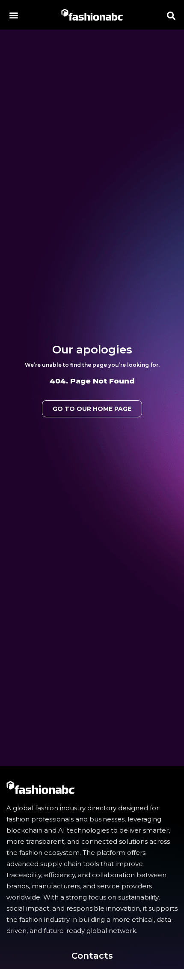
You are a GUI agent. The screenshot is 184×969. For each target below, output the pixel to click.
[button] (13, 15)
